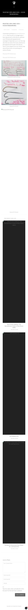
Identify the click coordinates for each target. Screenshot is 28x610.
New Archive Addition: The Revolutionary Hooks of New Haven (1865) (14, 326)
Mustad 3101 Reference (9, 57)
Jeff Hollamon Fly (13, 436)
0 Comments (21, 29)
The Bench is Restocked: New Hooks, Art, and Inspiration (14, 545)
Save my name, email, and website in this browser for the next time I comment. (13, 589)
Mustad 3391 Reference (9, 54)
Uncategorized (14, 29)
